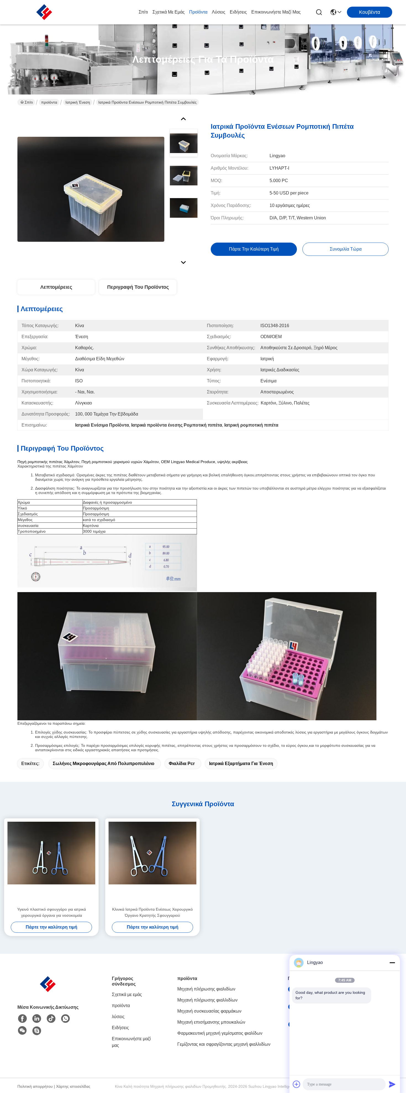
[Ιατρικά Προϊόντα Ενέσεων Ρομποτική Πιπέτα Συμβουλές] (90, 188)
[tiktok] (51, 1018)
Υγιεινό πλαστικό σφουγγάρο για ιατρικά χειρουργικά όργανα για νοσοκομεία (51, 912)
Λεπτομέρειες (56, 287)
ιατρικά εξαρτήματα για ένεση (241, 763)
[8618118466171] (65, 1018)
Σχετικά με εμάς (168, 12)
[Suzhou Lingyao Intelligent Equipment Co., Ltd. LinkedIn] (37, 1018)
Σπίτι (143, 12)
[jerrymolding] (37, 1031)
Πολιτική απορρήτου (35, 1086)
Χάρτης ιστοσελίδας (73, 1086)
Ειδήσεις (238, 12)
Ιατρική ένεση (77, 102)
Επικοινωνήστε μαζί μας (276, 12)
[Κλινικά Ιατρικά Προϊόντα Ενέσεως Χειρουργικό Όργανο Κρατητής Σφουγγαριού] (152, 862)
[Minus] (392, 962)
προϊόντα (198, 12)
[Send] (392, 1084)
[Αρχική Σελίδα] (47, 991)
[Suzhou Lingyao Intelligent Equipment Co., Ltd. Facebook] (22, 1018)
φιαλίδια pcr (182, 763)
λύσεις (218, 12)
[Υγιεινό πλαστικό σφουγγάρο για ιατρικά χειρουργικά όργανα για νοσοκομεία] (51, 862)
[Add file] (296, 1084)
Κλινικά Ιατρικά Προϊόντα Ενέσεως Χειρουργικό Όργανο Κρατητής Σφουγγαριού (152, 912)
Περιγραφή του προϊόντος (138, 287)
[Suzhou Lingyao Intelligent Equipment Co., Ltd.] (44, 12)
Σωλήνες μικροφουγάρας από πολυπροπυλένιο (103, 763)
